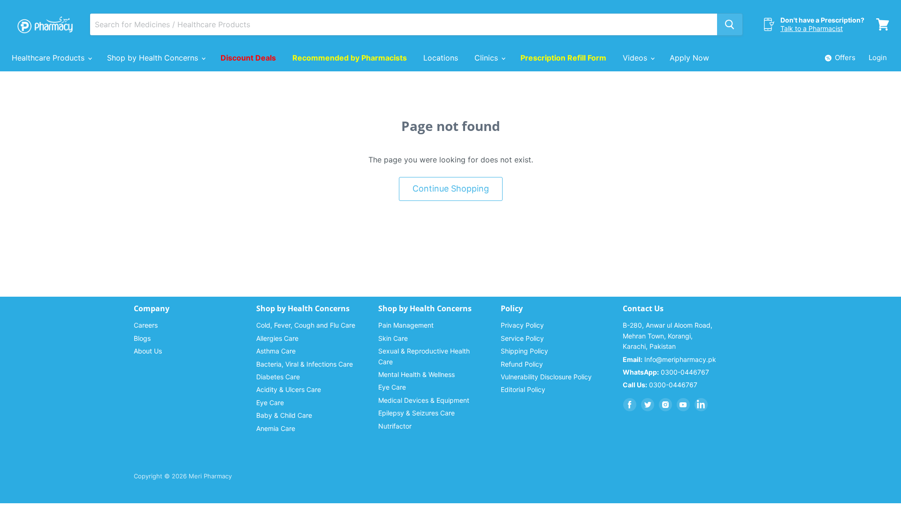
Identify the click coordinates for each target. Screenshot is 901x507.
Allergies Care (277, 338)
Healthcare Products (49, 57)
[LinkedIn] (701, 404)
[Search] (729, 24)
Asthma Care (276, 351)
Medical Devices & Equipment (423, 400)
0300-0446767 (666, 372)
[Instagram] (665, 404)
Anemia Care (275, 428)
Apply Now (689, 57)
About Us (148, 351)
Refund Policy (522, 364)
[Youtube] (683, 404)
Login (878, 57)
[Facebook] (629, 404)
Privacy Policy (522, 325)
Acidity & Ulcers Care (288, 389)
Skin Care (393, 338)
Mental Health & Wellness (416, 374)
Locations (440, 57)
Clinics (487, 57)
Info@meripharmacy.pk (669, 359)
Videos (636, 57)
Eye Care (270, 403)
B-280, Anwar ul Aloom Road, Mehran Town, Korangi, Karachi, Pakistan (667, 335)
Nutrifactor (395, 426)
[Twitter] (647, 404)
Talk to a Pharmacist (811, 28)
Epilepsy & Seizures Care (416, 413)
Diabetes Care (278, 377)
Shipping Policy (524, 351)
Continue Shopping (450, 188)
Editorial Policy (523, 389)
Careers (146, 325)
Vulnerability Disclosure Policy (546, 377)
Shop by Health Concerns (153, 57)
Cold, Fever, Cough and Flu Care (305, 325)
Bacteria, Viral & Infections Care (304, 364)
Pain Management (406, 325)
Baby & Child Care (284, 415)
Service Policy (522, 338)
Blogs (142, 338)
